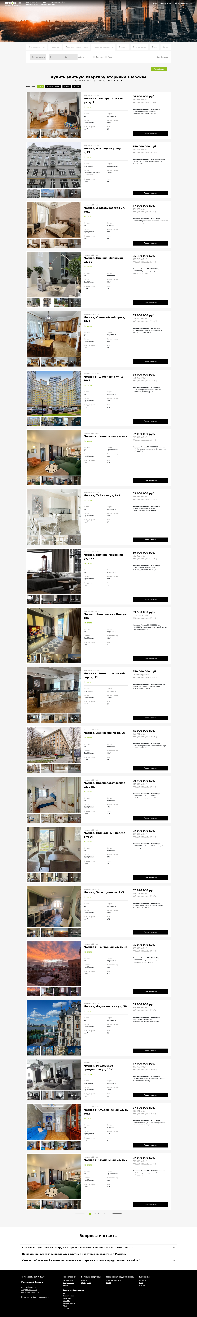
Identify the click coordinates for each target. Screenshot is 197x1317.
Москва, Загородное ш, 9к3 (104, 892)
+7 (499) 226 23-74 (29, 1290)
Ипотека (99, 57)
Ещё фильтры (162, 57)
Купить (84, 1280)
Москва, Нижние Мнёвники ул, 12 (103, 260)
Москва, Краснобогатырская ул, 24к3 (104, 785)
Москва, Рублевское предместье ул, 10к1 (99, 1067)
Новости (142, 1280)
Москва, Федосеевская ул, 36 (105, 1006)
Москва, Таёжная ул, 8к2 (102, 495)
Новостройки (68, 1296)
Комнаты (123, 47)
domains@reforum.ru (30, 1292)
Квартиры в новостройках (77, 47)
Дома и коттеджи (113, 1280)
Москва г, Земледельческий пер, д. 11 (104, 675)
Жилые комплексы (37, 47)
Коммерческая (139, 47)
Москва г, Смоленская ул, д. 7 (105, 436)
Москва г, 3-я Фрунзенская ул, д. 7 (103, 100)
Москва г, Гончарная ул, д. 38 (105, 947)
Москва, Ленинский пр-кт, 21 (105, 732)
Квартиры (55, 47)
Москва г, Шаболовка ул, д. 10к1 (104, 378)
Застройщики (68, 1283)
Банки (65, 1285)
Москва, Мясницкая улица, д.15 (103, 150)
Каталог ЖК (68, 1280)
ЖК (64, 1293)
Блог (141, 1283)
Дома (154, 47)
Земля (165, 47)
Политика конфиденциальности (35, 1297)
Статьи (142, 1285)
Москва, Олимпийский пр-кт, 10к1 (104, 319)
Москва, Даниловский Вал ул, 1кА (105, 616)
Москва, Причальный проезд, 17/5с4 (105, 835)
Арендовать (86, 1283)
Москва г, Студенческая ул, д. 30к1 (106, 1111)
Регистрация (165, 3)
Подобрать (159, 69)
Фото (110, 57)
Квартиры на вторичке (103, 47)
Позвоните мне (150, 134)
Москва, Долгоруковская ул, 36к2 (104, 209)
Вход (155, 3)
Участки (66, 1308)
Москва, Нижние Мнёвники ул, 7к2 (103, 556)
